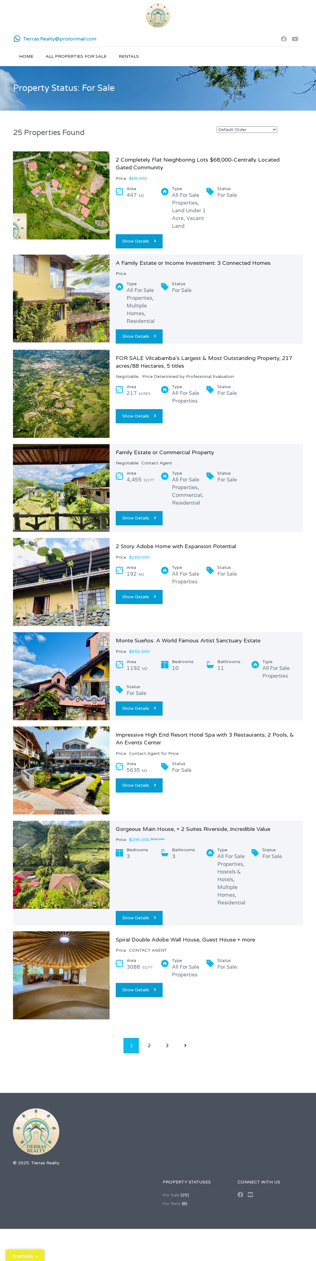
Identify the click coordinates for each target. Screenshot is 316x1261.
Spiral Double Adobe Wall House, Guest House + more (185, 939)
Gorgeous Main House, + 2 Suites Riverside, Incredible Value (193, 829)
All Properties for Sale (76, 56)
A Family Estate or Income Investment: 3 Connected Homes (193, 263)
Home (26, 56)
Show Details (135, 241)
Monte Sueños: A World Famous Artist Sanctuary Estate (188, 640)
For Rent (172, 1203)
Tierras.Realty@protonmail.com (59, 39)
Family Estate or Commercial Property (165, 452)
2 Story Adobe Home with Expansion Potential (176, 546)
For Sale (171, 1195)
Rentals (129, 56)
